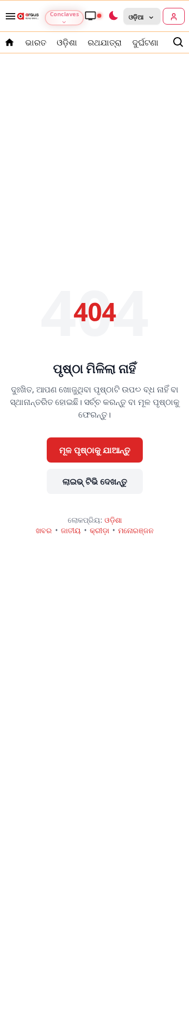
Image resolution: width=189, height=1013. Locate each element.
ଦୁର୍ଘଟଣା (145, 42)
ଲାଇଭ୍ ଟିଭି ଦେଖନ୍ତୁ (94, 481)
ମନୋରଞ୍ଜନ (136, 530)
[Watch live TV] (92, 15)
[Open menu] (8, 16)
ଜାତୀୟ (71, 530)
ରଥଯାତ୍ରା (105, 42)
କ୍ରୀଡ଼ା (99, 530)
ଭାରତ (35, 42)
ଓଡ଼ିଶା (67, 42)
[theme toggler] (112, 16)
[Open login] (174, 16)
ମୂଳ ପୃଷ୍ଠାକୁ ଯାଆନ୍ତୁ (94, 450)
